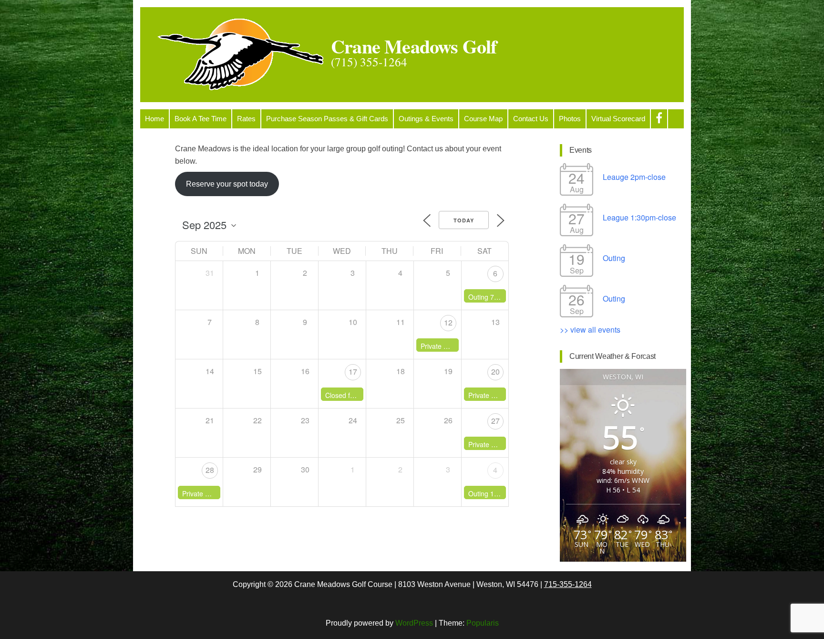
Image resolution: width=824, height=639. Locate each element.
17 (353, 371)
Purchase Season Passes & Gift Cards (327, 119)
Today (463, 220)
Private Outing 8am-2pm (505, 444)
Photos (570, 119)
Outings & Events (426, 119)
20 (495, 371)
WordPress (414, 623)
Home (154, 119)
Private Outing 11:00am (456, 346)
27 (495, 420)
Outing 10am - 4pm (497, 493)
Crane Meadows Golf (414, 46)
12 (448, 322)
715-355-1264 (568, 584)
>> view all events (590, 329)
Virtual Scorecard (618, 119)
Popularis (482, 623)
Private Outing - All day (502, 395)
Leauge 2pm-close (634, 176)
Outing (614, 257)
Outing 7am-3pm (493, 297)
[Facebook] (659, 118)
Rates (246, 119)
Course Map (483, 119)
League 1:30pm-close (639, 217)
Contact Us (530, 119)
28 (210, 469)
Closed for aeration (354, 395)
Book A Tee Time (201, 119)
